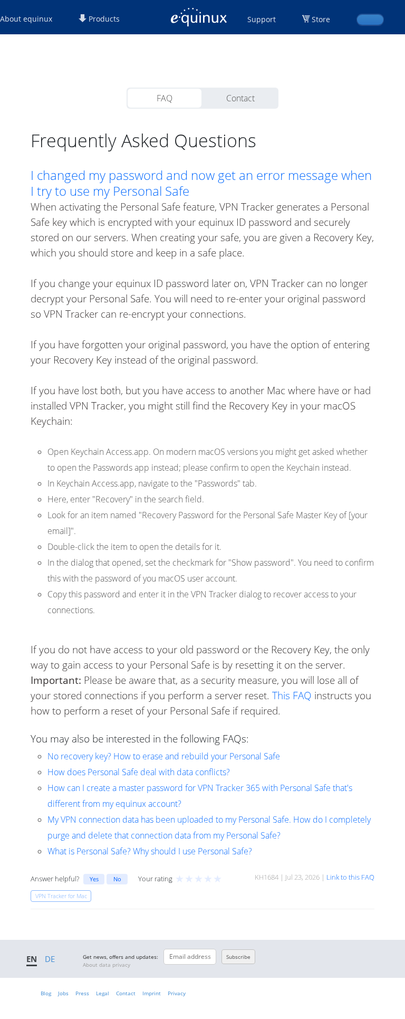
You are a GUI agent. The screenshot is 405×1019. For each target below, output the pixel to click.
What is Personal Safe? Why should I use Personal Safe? (149, 851)
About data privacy (106, 964)
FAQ (164, 98)
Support (261, 19)
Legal (102, 993)
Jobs (63, 993)
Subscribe (238, 956)
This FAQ (292, 695)
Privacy (177, 993)
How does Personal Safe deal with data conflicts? (138, 772)
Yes (94, 879)
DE (50, 959)
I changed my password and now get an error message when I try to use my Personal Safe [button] (201, 183)
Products (103, 19)
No (117, 879)
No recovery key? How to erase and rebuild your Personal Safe (163, 756)
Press (82, 993)
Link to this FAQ (350, 877)
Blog (46, 993)
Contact (240, 98)
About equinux (26, 19)
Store (321, 19)
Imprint (151, 993)
